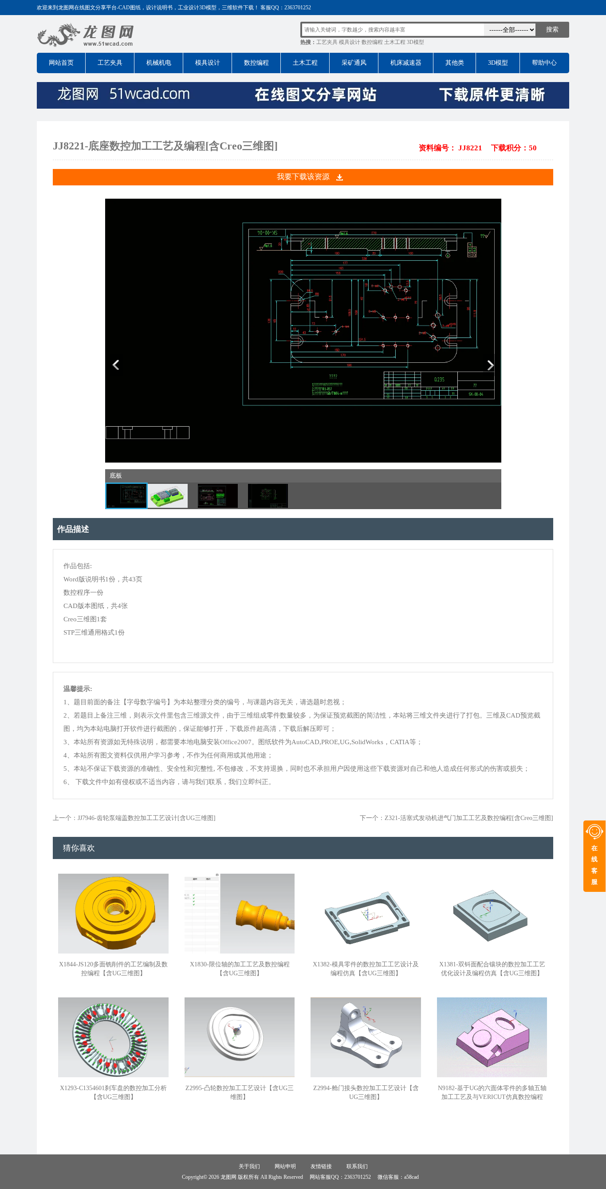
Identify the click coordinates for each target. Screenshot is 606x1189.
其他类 (454, 62)
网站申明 (285, 1166)
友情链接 (321, 1166)
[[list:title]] (303, 460)
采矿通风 (354, 62)
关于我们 (249, 1166)
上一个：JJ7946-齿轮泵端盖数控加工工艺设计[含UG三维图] (134, 818)
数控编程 (372, 42)
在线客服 (594, 865)
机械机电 (158, 62)
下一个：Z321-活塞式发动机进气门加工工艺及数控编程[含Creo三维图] (456, 818)
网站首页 (61, 62)
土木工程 (394, 42)
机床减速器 (405, 62)
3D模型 (415, 42)
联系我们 (357, 1166)
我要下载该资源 (303, 177)
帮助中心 (544, 62)
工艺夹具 (327, 42)
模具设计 (349, 42)
